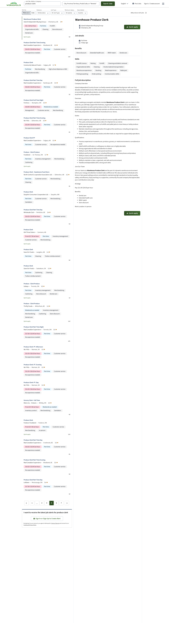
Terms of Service (55, 523)
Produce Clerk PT (29, 138)
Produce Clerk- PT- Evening (32, 365)
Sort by (24, 10)
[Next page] (67, 503)
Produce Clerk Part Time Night (34, 327)
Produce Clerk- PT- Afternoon (33, 347)
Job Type (53, 10)
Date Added (80, 10)
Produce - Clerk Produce (32, 152)
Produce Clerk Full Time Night (33, 100)
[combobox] (42, 3)
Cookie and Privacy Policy (30, 525)
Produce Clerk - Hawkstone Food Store (36, 172)
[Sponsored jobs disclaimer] (146, 13)
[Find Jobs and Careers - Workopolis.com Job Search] (13, 4)
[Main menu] (163, 4)
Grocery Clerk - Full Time (32, 400)
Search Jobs (107, 4)
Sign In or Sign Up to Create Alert (48, 518)
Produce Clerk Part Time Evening (34, 43)
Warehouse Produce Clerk (32, 19)
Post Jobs (138, 4)
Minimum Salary (69, 10)
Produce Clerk (28, 62)
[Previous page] (26, 503)
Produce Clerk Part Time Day (33, 80)
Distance (39, 10)
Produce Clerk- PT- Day (31, 382)
